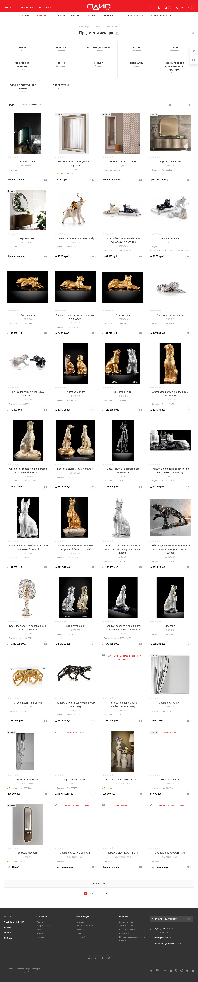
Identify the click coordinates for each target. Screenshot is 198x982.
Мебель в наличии (14, 922)
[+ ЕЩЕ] (178, 15)
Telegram (95, 958)
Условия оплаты (126, 926)
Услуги (7, 933)
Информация (83, 917)
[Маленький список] (170, 105)
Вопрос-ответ (124, 933)
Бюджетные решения (84, 926)
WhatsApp (109, 958)
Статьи (78, 933)
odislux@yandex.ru (162, 937)
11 (113, 893)
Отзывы (39, 933)
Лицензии (40, 937)
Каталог (8, 917)
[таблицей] (193, 105)
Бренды (8, 938)
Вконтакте (89, 958)
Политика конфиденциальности (132, 937)
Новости (39, 929)
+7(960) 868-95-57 (27, 7)
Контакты (123, 941)
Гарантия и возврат (127, 929)
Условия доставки (126, 922)
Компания (41, 917)
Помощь (123, 917)
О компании (41, 922)
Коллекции (80, 929)
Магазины (80, 922)
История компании (43, 926)
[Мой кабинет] (159, 8)
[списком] (189, 105)
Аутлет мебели (82, 937)
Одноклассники (102, 958)
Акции (7, 927)
